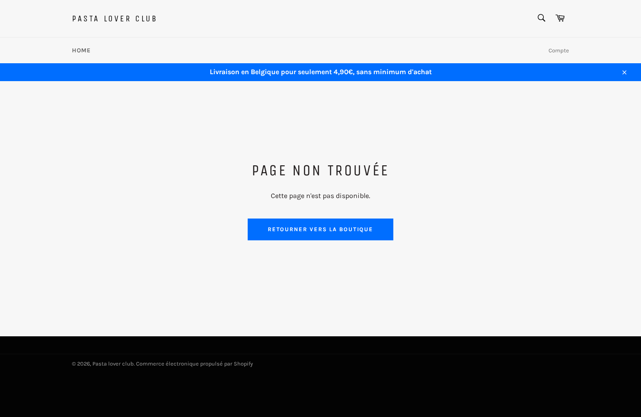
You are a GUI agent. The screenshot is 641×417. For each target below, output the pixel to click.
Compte (559, 50)
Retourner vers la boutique (321, 229)
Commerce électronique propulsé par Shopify (194, 363)
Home (81, 50)
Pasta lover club (115, 19)
